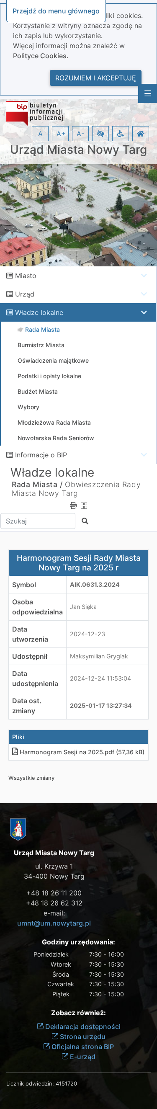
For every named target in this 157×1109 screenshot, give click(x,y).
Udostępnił (29, 656)
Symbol (24, 584)
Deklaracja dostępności (82, 1026)
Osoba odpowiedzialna (37, 607)
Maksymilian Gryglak (99, 656)
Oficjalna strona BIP (82, 1046)
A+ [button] (61, 133)
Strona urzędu (82, 1036)
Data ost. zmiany (26, 705)
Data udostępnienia (35, 678)
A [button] (40, 133)
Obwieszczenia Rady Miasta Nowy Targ (76, 489)
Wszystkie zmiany (31, 778)
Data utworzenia (30, 634)
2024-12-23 (87, 633)
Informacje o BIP (41, 455)
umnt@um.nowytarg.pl (54, 923)
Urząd (24, 294)
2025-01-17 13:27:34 (101, 705)
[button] (100, 133)
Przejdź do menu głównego (56, 11)
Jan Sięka (83, 606)
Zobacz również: (78, 1013)
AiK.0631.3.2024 (95, 584)
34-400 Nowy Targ (54, 876)
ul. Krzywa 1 (54, 866)
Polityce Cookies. (41, 56)
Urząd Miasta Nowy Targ (78, 150)
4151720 (66, 1083)
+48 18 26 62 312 (54, 903)
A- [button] (80, 133)
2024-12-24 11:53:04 (100, 678)
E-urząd (81, 1056)
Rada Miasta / (37, 484)
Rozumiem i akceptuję (95, 78)
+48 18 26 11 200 (54, 893)
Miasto (25, 275)
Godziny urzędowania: (78, 942)
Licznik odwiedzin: (30, 1083)
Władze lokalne (39, 312)
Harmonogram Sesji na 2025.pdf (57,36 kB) (82, 752)
